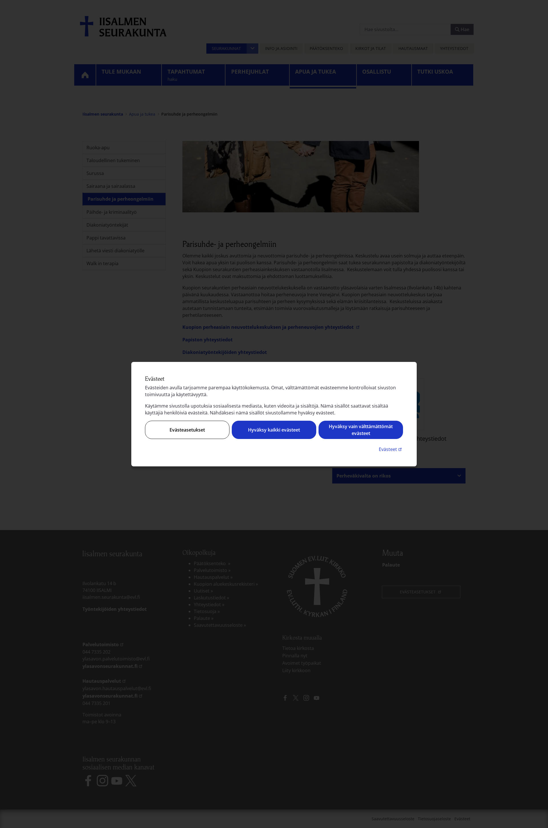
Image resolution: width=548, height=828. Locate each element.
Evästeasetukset (187, 430)
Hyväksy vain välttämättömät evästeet (361, 429)
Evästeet (391, 449)
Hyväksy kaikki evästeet (274, 430)
